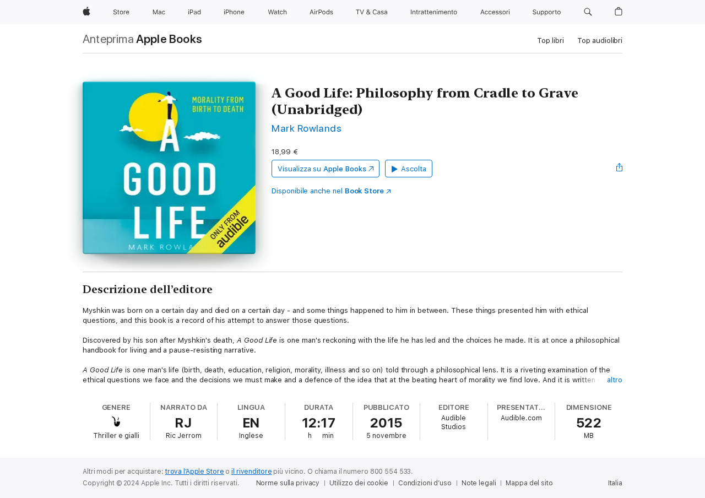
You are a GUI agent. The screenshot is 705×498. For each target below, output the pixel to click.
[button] (587, 12)
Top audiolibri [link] (599, 40)
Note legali (479, 483)
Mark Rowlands (306, 128)
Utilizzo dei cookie (358, 483)
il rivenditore (251, 471)
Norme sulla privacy (288, 483)
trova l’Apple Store (194, 471)
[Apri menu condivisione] (619, 168)
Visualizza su (322, 169)
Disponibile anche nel (328, 191)
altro (614, 380)
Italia (615, 483)
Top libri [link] (550, 40)
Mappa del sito (529, 483)
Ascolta (413, 169)
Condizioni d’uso (425, 483)
